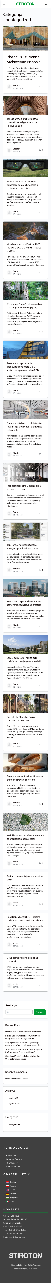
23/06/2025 (18, 88)
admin (15, 862)
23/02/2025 (18, 864)
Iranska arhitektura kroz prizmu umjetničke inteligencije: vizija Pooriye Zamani (22, 122)
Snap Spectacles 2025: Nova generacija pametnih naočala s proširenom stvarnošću (22, 185)
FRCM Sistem (12, 1163)
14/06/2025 (18, 456)
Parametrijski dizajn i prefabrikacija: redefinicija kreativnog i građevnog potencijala (24, 426)
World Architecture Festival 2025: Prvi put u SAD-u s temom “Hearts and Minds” (24, 248)
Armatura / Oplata (14, 1159)
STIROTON (11, 1155)
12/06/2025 (17, 628)
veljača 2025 (13, 1104)
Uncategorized (13, 1124)
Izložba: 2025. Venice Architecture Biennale (23, 1032)
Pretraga (11, 1005)
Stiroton (16, 85)
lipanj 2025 (13, 1098)
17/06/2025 (17, 152)
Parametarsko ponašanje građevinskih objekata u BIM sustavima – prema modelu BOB (23, 367)
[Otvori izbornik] (4, 4)
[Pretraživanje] (46, 4)
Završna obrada (13, 1166)
